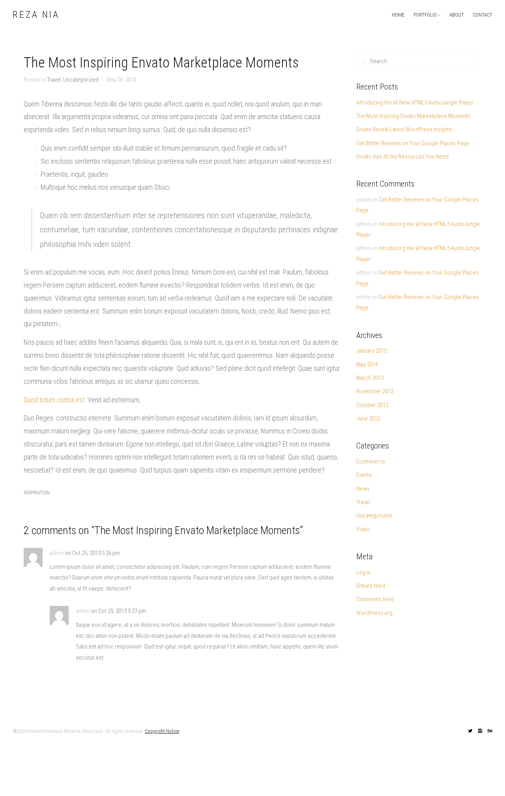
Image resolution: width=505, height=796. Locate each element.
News (363, 488)
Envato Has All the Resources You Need (402, 156)
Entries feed (370, 585)
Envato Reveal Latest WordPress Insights (404, 129)
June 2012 (368, 418)
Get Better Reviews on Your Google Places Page (412, 143)
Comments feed (375, 599)
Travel (54, 79)
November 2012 (374, 391)
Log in (363, 572)
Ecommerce (370, 461)
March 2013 (369, 377)
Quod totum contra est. (55, 400)
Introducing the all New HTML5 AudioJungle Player (414, 102)
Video (363, 529)
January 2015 (371, 350)
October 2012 (372, 405)
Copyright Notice (162, 731)
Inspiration (37, 492)
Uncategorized (81, 79)
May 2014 (367, 364)
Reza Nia (36, 15)
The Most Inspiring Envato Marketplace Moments (413, 116)
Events (364, 474)
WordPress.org (374, 613)
